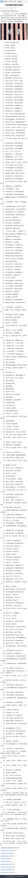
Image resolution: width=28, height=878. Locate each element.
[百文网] (2, 2)
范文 (15, 1)
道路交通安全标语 (5, 861)
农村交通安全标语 (5, 858)
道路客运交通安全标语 (6, 864)
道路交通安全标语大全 (6, 872)
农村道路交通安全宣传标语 (7, 850)
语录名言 (20, 1)
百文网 (10, 1)
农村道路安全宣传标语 (6, 853)
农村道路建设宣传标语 (6, 856)
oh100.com (16, 876)
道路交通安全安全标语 (6, 869)
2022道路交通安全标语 (6, 867)
